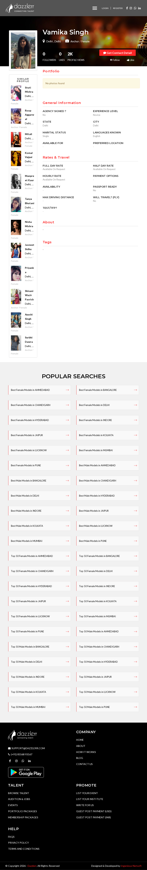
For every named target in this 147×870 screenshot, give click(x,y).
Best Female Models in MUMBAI (96, 450)
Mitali (28, 134)
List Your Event (87, 793)
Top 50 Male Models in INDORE (27, 676)
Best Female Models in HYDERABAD (30, 420)
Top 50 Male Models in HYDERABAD (98, 661)
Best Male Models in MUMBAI (26, 540)
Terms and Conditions (23, 848)
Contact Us (84, 764)
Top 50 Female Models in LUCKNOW (30, 616)
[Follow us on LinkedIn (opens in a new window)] (139, 8)
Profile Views (76, 56)
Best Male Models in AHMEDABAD (97, 465)
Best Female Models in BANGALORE (98, 390)
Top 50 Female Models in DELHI (96, 571)
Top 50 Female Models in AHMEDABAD (32, 556)
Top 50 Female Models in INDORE (97, 586)
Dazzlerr (32, 865)
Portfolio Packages (22, 811)
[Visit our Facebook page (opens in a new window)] (127, 8)
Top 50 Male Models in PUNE (94, 707)
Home (80, 739)
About (80, 745)
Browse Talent (18, 793)
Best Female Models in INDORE (95, 420)
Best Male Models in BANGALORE (28, 480)
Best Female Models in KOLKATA (96, 435)
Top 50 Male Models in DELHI (26, 661)
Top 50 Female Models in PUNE (27, 631)
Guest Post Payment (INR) (93, 817)
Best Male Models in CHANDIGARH (97, 480)
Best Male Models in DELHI (25, 495)
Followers (49, 56)
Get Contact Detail (119, 52)
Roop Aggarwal (29, 115)
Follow (116, 59)
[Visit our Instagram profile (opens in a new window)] (131, 8)
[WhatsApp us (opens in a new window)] (135, 8)
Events (13, 805)
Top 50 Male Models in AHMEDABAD (99, 631)
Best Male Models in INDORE (26, 510)
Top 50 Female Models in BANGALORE (99, 556)
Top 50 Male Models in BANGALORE (30, 646)
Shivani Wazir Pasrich (29, 295)
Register (118, 8)
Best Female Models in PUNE (26, 465)
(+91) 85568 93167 (21, 754)
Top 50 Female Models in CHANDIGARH (32, 571)
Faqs (11, 836)
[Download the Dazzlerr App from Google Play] (26, 771)
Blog (79, 757)
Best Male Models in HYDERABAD (97, 495)
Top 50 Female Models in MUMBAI (97, 616)
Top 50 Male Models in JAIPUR (95, 676)
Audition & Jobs (19, 799)
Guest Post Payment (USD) (94, 811)
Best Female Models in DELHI (94, 405)
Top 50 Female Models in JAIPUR (28, 601)
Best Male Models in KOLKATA (27, 525)
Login (105, 8)
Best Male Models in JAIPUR (94, 510)
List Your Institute (89, 799)
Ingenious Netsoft (131, 865)
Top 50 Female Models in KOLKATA (98, 601)
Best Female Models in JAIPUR (27, 435)
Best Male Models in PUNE (93, 540)
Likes (62, 56)
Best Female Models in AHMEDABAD (30, 390)
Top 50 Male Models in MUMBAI (28, 707)
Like (131, 59)
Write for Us (85, 805)
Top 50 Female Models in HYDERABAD (31, 586)
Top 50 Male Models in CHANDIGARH (99, 646)
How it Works (86, 751)
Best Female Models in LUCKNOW (29, 450)
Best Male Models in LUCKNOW (95, 525)
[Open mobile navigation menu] (95, 8)
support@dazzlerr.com (28, 748)
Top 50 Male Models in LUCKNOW (97, 691)
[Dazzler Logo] (19, 7)
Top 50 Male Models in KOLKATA (28, 691)
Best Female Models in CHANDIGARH (30, 405)
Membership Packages (23, 817)
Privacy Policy (18, 842)
